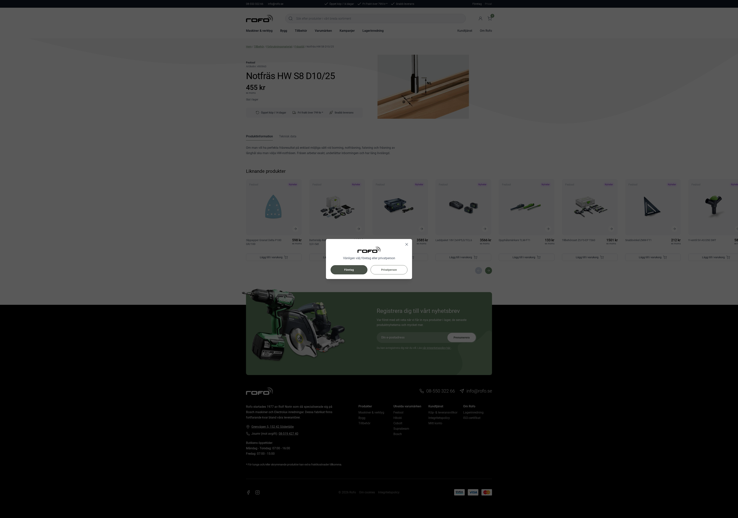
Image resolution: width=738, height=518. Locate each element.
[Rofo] (369, 250)
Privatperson (389, 269)
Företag (349, 269)
